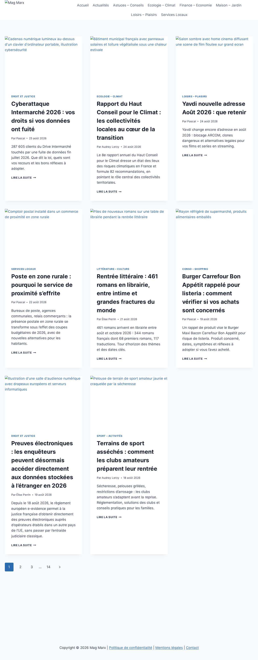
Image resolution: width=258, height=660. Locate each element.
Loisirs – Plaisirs (144, 15)
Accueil (83, 5)
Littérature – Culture (113, 268)
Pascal (20, 138)
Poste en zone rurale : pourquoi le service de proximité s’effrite (42, 285)
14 (48, 567)
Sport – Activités (109, 435)
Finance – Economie (196, 5)
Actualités (101, 5)
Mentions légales (169, 648)
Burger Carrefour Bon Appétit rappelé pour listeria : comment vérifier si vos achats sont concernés (211, 293)
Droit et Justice (23, 96)
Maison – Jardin (228, 5)
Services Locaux (174, 15)
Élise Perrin (109, 319)
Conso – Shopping (195, 268)
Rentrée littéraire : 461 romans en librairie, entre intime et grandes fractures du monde (127, 293)
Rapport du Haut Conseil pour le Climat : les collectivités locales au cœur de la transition (129, 120)
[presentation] (43, 62)
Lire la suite (23, 177)
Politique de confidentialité (130, 648)
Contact (192, 648)
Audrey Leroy (110, 146)
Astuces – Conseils (128, 5)
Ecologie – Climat (161, 5)
